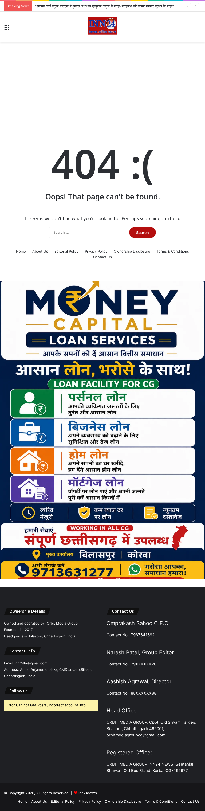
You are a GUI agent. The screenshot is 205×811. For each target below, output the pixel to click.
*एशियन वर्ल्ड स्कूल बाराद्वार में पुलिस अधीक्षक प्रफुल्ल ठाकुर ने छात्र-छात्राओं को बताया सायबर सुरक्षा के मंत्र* (104, 6)
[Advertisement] (102, 84)
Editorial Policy (66, 251)
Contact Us (102, 257)
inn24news (87, 793)
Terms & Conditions (173, 251)
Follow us (18, 690)
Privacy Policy (96, 251)
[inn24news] (102, 26)
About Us (40, 251)
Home (21, 251)
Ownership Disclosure (132, 251)
